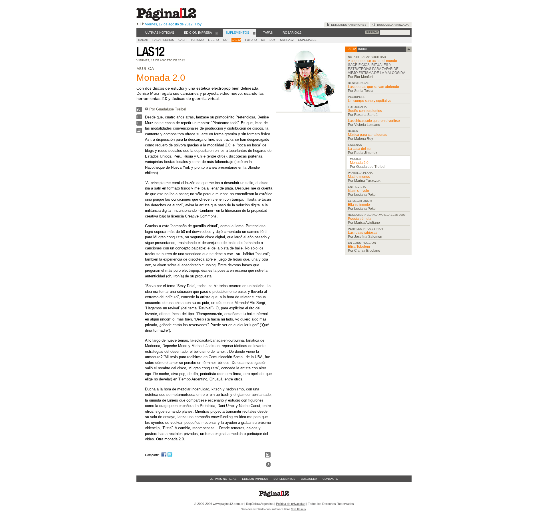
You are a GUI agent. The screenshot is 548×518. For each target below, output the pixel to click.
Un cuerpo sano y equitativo (369, 101)
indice (362, 49)
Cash (182, 39)
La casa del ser (360, 149)
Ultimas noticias (223, 478)
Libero (213, 39)
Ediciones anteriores (347, 24)
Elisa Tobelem (359, 247)
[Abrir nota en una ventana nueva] (139, 111)
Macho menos (359, 177)
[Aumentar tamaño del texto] (139, 118)
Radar (143, 39)
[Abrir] (217, 33)
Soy (272, 39)
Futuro (251, 39)
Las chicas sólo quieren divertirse (374, 121)
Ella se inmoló (359, 205)
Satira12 (287, 39)
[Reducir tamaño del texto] (139, 124)
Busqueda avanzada (392, 24)
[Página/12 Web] (166, 19)
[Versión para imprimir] (139, 132)
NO (225, 39)
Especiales (307, 39)
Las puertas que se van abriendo (373, 87)
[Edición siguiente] (143, 24)
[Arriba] (268, 465)
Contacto (330, 478)
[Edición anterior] (137, 24)
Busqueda (309, 478)
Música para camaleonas (367, 135)
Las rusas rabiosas (362, 233)
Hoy (198, 24)
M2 (263, 39)
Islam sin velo (358, 191)
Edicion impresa (255, 478)
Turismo (197, 39)
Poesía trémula (359, 219)
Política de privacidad (290, 503)
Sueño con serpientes (365, 111)
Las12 (236, 39)
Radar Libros (163, 39)
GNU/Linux (298, 509)
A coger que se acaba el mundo (372, 61)
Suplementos (284, 478)
